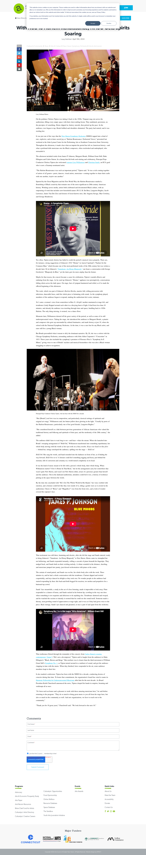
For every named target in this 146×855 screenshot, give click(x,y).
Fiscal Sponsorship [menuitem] (50, 795)
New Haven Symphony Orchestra (75, 46)
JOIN (126, 8)
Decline (109, 23)
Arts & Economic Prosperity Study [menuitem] (27, 796)
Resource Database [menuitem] (50, 803)
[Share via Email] (19, 69)
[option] (30, 839)
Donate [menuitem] (107, 803)
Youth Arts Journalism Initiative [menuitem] (54, 815)
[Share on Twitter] (19, 53)
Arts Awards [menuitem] (79, 791)
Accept (93, 23)
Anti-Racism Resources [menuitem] (23, 804)
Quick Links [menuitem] (109, 786)
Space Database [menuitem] (49, 807)
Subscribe (125, 18)
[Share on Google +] (19, 57)
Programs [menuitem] (19, 786)
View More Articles (23, 18)
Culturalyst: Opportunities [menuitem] (53, 791)
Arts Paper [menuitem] (18, 800)
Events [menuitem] (77, 786)
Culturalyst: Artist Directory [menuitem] (24, 812)
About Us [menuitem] (108, 791)
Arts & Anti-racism (95, 46)
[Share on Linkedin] (19, 61)
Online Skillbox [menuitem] (49, 799)
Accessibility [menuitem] (109, 799)
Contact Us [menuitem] (109, 807)
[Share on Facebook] (19, 49)
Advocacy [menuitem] (18, 792)
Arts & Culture (56, 46)
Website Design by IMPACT (93, 852)
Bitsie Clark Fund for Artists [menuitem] (24, 808)
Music (46, 46)
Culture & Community (35, 46)
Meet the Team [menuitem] (110, 795)
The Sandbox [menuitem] (48, 811)
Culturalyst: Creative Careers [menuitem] (25, 816)
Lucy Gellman (67, 39)
